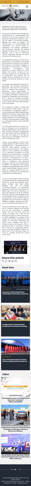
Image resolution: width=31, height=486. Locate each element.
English (26, 2)
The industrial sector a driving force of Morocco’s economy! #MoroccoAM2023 (15, 400)
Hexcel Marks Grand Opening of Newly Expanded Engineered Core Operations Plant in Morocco (15, 456)
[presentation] (2, 247)
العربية (18, 2)
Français (22, 2)
